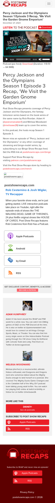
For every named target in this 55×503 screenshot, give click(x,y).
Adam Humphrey (16, 314)
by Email (21, 261)
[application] (27, 59)
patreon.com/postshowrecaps (26, 160)
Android (20, 249)
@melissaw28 (10, 125)
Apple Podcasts (25, 236)
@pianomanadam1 (13, 121)
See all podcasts (27, 408)
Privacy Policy (27, 492)
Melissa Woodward (18, 364)
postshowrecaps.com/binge (37, 152)
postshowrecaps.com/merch (17, 168)
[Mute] (40, 59)
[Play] (6, 59)
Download (46, 27)
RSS (18, 273)
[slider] (46, 59)
